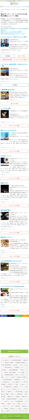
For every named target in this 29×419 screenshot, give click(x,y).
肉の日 (13, 377)
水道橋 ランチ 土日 (11, 403)
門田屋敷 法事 (8, 386)
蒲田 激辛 (18, 406)
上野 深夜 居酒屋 (18, 391)
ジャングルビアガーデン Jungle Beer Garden (12, 286)
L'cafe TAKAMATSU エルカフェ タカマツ (11, 261)
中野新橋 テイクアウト (20, 367)
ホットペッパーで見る (22, 59)
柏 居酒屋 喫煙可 (19, 401)
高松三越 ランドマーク (6, 237)
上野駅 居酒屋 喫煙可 (13, 370)
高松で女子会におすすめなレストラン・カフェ (13, 33)
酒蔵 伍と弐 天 (4, 183)
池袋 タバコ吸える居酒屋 (10, 372)
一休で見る (7, 56)
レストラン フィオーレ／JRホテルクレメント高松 (14, 37)
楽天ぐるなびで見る (7, 59)
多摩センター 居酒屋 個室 (16, 394)
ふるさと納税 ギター (16, 382)
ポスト (11, 315)
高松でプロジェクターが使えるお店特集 (11, 32)
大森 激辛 (15, 365)
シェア (4, 315)
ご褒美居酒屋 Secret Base (7, 89)
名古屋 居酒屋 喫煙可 (7, 379)
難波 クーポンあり (22, 403)
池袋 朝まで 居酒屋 (9, 362)
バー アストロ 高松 (6, 108)
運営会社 (4, 416)
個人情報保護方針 (18, 416)
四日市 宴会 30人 (8, 367)
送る (19, 315)
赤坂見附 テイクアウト (18, 386)
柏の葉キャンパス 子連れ (16, 408)
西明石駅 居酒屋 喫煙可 (12, 399)
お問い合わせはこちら (15, 351)
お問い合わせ (10, 416)
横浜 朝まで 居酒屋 (21, 377)
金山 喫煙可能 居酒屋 (16, 360)
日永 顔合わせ (6, 360)
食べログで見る (21, 56)
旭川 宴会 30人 (6, 382)
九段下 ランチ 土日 (9, 401)
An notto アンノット (6, 156)
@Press (24, 416)
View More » (19, 49)
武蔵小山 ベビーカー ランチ (19, 389)
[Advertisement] (14, 333)
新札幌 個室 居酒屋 (9, 374)
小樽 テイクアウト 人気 (8, 406)
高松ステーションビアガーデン (9, 130)
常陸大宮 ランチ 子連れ (13, 384)
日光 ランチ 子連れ (20, 374)
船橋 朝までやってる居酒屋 (13, 396)
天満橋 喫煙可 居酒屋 (20, 362)
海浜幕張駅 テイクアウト (20, 379)
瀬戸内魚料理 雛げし (6, 210)
